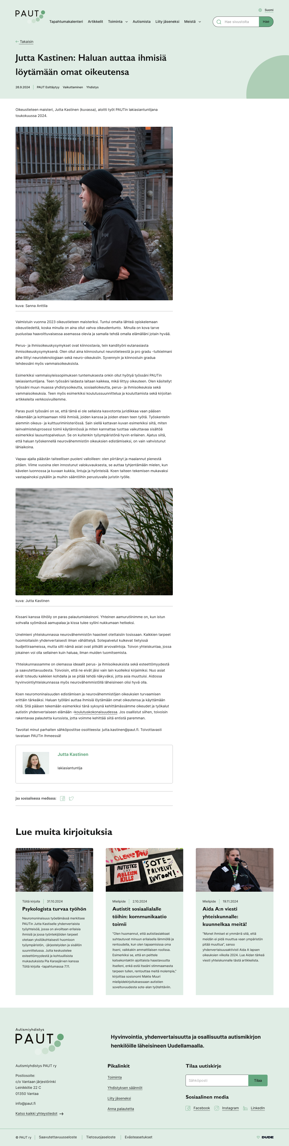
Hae (266, 22)
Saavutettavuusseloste (58, 1137)
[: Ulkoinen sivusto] (265, 1138)
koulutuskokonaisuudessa (96, 712)
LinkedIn (258, 1108)
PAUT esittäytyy (48, 87)
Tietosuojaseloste (101, 1137)
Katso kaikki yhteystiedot (36, 1114)
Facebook (201, 1108)
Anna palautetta (121, 1109)
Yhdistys (92, 87)
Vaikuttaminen (73, 87)
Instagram (230, 1108)
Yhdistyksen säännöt (125, 1088)
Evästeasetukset (138, 1137)
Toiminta (115, 1077)
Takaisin (26, 42)
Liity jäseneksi (119, 1098)
